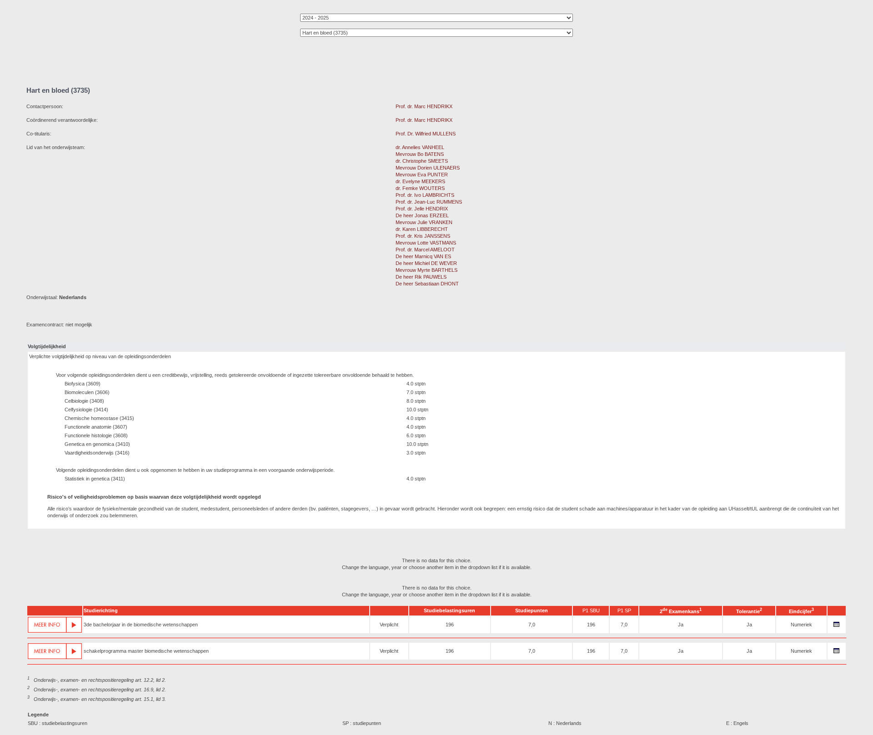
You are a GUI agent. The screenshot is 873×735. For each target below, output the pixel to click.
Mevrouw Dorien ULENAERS (428, 167)
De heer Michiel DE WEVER (426, 263)
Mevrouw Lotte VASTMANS (426, 242)
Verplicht (389, 624)
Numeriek (801, 624)
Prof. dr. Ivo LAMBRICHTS (425, 195)
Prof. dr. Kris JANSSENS (423, 236)
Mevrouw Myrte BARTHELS (426, 270)
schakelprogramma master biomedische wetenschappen (146, 651)
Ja (680, 624)
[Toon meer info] (55, 625)
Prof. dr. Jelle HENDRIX (422, 208)
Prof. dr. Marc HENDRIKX (424, 106)
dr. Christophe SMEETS (422, 161)
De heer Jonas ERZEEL (422, 215)
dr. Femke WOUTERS (420, 188)
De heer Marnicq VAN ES (423, 256)
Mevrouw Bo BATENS (420, 154)
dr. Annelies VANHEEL (420, 147)
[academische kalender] (837, 627)
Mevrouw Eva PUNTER (422, 174)
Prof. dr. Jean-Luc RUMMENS (429, 202)
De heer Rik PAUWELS (421, 277)
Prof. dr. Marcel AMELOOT (425, 249)
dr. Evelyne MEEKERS (420, 181)
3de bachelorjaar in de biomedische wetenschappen (141, 624)
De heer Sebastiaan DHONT (427, 283)
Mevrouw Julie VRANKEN (424, 222)
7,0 (531, 624)
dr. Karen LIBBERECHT (422, 229)
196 (450, 624)
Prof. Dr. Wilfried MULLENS (426, 133)
